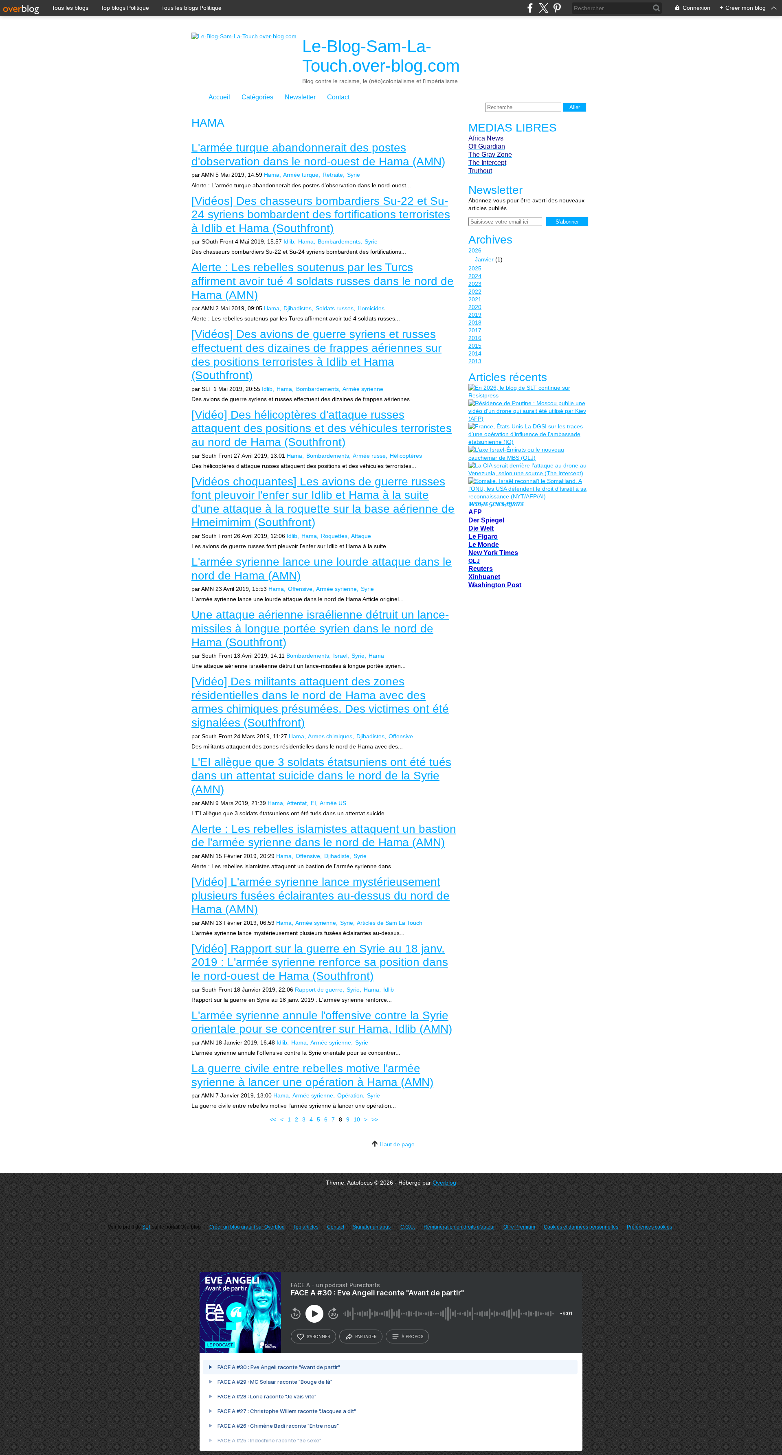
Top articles (306, 1227)
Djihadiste (336, 856)
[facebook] (530, 8)
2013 (474, 361)
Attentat (297, 803)
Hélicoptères (406, 455)
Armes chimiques (330, 736)
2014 (474, 353)
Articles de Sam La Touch (389, 923)
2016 (474, 338)
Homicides (371, 308)
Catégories (257, 97)
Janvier (484, 259)
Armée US (333, 803)
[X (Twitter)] (543, 8)
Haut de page (397, 1144)
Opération (350, 1095)
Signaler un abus (372, 1227)
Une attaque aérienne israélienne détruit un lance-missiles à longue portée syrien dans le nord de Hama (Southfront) (320, 628)
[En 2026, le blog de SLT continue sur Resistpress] (527, 391)
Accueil (219, 97)
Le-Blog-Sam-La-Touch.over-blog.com (381, 56)
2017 (474, 330)
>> (374, 1119)
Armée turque (301, 174)
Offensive (300, 589)
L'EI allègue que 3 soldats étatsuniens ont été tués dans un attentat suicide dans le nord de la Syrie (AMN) (321, 776)
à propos (412, 1336)
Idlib (288, 241)
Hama (271, 174)
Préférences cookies (649, 1227)
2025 (474, 268)
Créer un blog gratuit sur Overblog (247, 1227)
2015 (474, 345)
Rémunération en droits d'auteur (459, 1227)
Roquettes (334, 536)
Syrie (353, 174)
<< (273, 1119)
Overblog (444, 1182)
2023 (474, 284)
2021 (474, 299)
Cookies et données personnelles (581, 1227)
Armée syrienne (363, 389)
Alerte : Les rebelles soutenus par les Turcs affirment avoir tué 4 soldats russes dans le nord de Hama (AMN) (322, 281)
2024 (474, 276)
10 (357, 1119)
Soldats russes (335, 308)
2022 (474, 291)
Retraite (333, 174)
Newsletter (300, 97)
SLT (146, 1227)
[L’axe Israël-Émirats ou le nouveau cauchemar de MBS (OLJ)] (527, 453)
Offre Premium (519, 1227)
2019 (474, 315)
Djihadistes (297, 308)
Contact (338, 97)
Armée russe (369, 455)
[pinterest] (557, 8)
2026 (474, 250)
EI (313, 803)
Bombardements (339, 241)
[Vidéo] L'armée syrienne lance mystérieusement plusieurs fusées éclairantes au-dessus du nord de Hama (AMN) (320, 895)
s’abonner (318, 1336)
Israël (340, 655)
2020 (474, 307)
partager (366, 1336)
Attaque (361, 536)
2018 (474, 322)
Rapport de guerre (319, 989)
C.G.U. (407, 1227)
